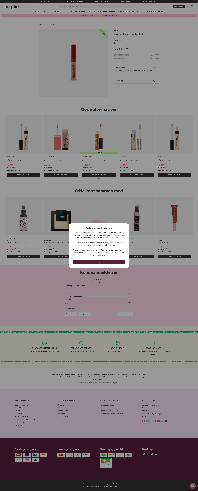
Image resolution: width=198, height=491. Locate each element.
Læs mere (101, 255)
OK (99, 262)
